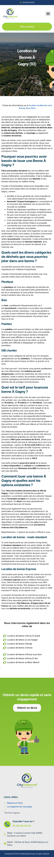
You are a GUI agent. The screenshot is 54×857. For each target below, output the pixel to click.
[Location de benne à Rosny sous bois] (27, 654)
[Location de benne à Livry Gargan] (27, 639)
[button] (48, 13)
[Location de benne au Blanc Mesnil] (27, 662)
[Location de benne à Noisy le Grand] (27, 635)
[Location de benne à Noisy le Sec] (27, 658)
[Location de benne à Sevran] (27, 647)
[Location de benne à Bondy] (27, 643)
